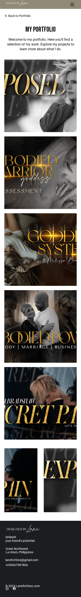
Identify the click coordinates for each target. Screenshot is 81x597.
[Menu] (72, 4)
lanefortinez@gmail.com (21, 560)
